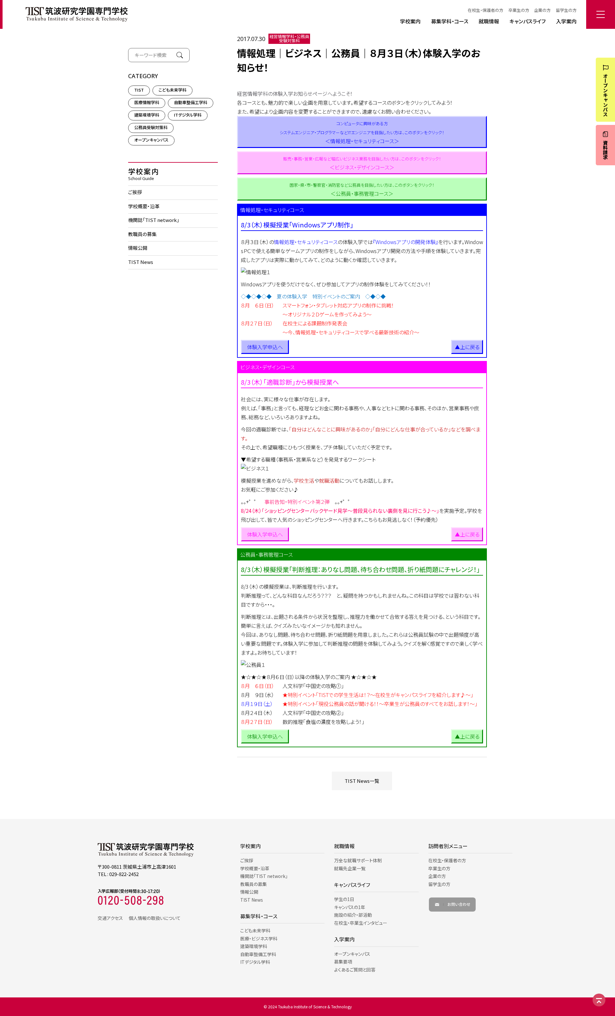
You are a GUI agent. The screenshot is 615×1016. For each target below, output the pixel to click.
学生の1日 (344, 899)
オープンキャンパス (151, 140)
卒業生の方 (518, 10)
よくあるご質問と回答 (354, 969)
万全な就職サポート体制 (358, 860)
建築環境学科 (146, 115)
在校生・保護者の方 (485, 10)
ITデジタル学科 (187, 115)
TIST (139, 90)
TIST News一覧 (362, 780)
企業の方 (542, 10)
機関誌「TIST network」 (153, 220)
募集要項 (343, 961)
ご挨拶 (135, 192)
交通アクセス (110, 918)
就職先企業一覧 (349, 868)
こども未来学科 (172, 90)
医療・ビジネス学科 (258, 938)
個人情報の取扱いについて (155, 918)
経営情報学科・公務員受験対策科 (289, 39)
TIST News (140, 261)
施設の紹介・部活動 (353, 915)
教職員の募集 (142, 234)
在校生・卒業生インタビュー (360, 923)
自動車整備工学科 (190, 103)
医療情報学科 (146, 103)
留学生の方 (566, 10)
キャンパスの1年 (349, 907)
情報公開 (137, 248)
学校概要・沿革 (144, 206)
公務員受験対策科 (151, 128)
